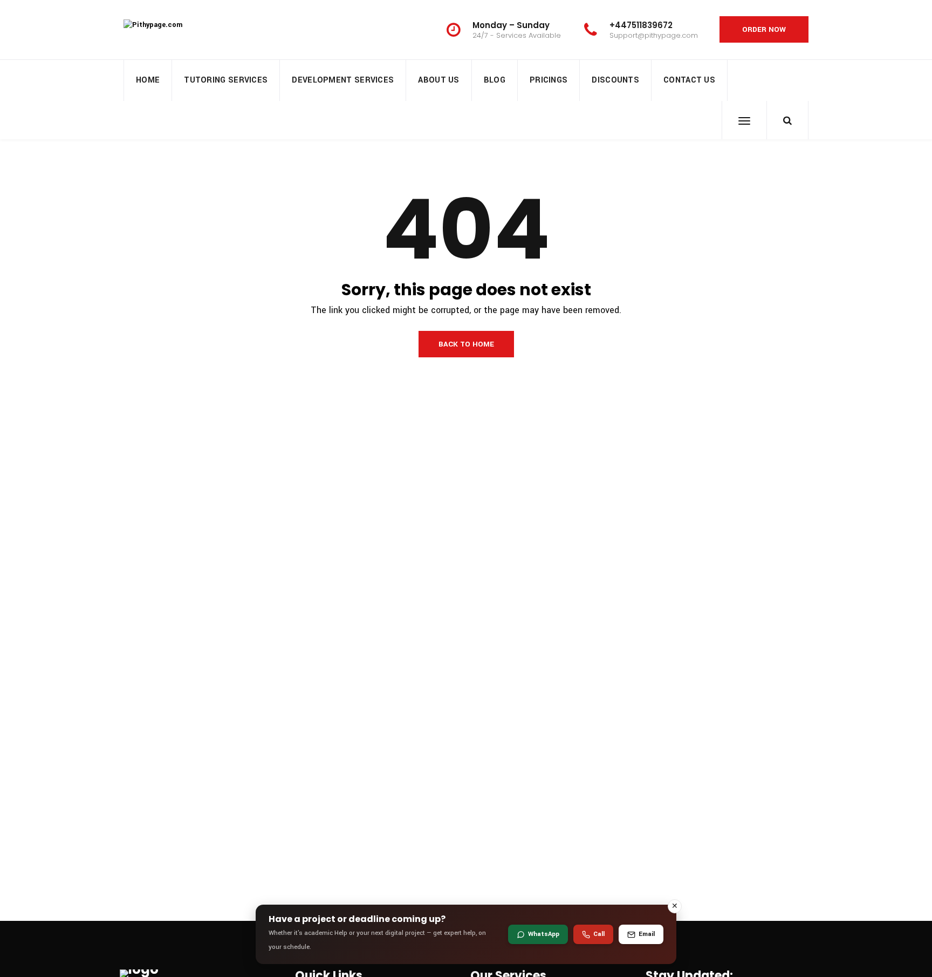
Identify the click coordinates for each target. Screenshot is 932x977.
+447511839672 (641, 25)
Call (599, 934)
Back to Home (466, 344)
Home (148, 80)
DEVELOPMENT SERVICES (343, 80)
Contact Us (689, 80)
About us (438, 80)
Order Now (764, 29)
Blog (494, 80)
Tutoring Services (226, 80)
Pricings (548, 80)
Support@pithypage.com (653, 35)
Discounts (615, 80)
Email (647, 934)
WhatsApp (543, 934)
